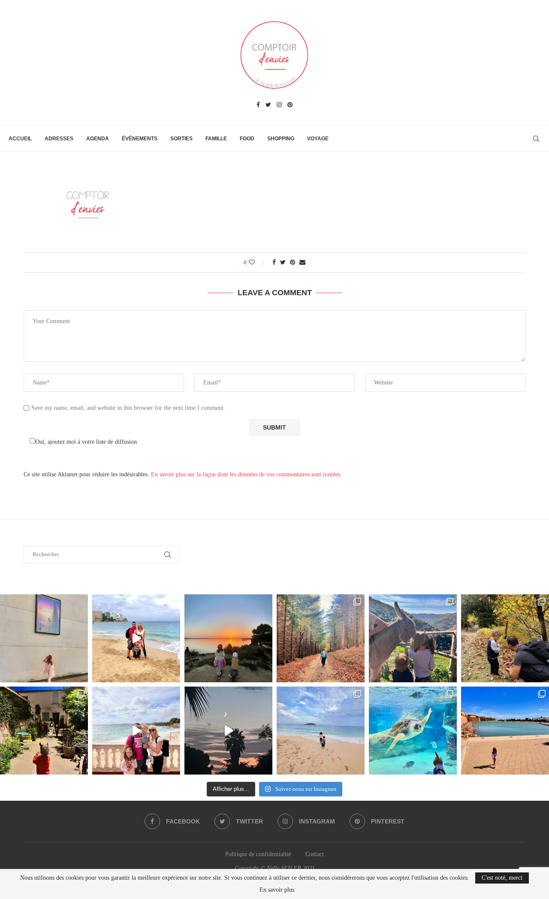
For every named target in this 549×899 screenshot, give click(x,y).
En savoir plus (276, 890)
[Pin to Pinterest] (292, 262)
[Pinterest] (290, 105)
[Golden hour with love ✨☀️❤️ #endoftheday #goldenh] (228, 638)
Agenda (97, 139)
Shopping (280, 139)
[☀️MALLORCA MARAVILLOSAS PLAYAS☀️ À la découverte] (321, 731)
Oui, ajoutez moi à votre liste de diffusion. (87, 442)
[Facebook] (258, 105)
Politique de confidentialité (258, 854)
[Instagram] (279, 105)
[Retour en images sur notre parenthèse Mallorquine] (136, 731)
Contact (314, 854)
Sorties (181, 139)
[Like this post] (257, 262)
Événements (139, 139)
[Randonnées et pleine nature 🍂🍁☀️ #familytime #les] (321, 638)
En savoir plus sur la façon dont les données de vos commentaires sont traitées (245, 474)
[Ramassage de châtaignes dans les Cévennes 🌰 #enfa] (505, 638)
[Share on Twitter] (283, 262)
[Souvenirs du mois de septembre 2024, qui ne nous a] (228, 731)
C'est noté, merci (502, 878)
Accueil (20, 139)
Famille (216, 139)
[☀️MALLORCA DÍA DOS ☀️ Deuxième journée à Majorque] (413, 731)
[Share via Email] (302, 262)
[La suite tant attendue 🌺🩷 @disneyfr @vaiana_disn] (44, 638)
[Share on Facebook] (274, 262)
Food (247, 139)
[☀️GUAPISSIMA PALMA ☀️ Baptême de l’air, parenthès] (505, 731)
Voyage (318, 139)
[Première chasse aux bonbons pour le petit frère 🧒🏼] (44, 731)
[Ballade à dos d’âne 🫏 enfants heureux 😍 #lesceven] (413, 638)
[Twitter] (268, 105)
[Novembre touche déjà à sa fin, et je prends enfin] (136, 638)
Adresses (59, 139)
